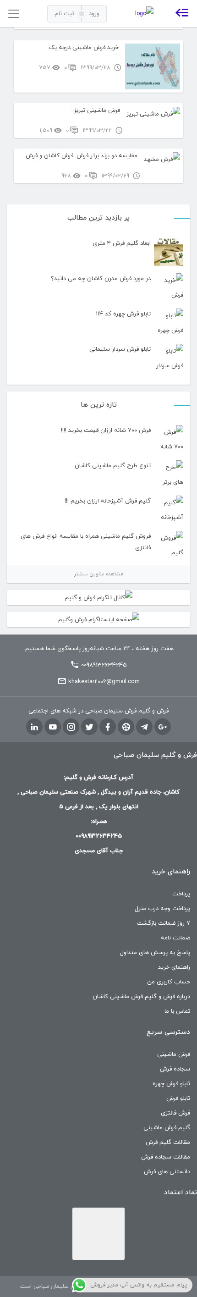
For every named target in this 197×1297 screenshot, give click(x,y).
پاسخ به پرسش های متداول (155, 953)
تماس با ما (177, 1011)
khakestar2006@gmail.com (104, 682)
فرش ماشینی (173, 1054)
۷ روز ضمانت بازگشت (163, 923)
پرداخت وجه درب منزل (162, 909)
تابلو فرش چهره (171, 1084)
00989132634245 (104, 665)
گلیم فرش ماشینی (166, 1128)
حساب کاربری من (168, 982)
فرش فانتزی (175, 1113)
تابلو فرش (178, 1098)
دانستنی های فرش (167, 1172)
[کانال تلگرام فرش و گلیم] (98, 597)
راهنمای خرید (174, 967)
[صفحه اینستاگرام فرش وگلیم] (98, 619)
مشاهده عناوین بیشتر (98, 574)
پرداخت (181, 894)
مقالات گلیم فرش (168, 1142)
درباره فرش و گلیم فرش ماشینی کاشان (141, 997)
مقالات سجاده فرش (165, 1157)
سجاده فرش (175, 1069)
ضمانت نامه (175, 938)
